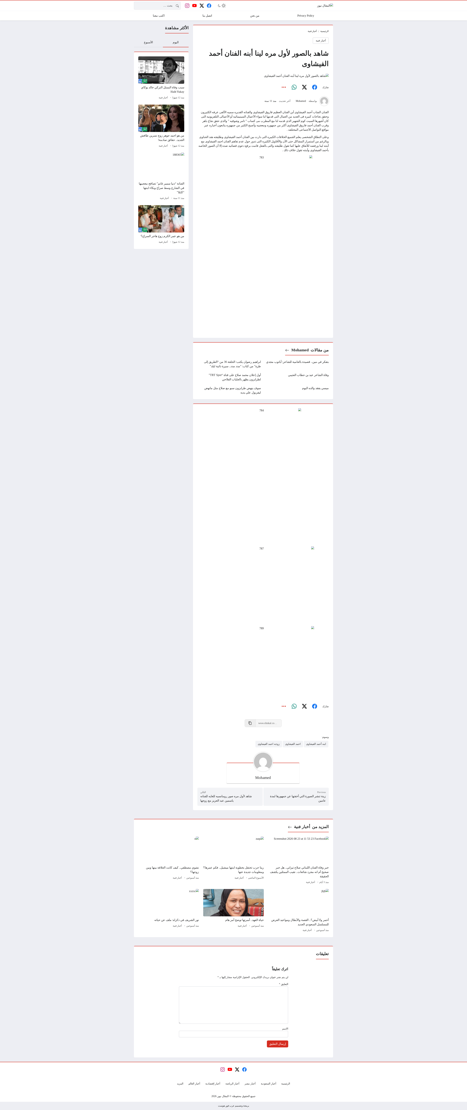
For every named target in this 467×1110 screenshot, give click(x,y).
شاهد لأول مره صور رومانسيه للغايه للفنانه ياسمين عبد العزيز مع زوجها (226, 798)
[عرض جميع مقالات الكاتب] (324, 101)
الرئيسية (324, 31)
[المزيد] (284, 87)
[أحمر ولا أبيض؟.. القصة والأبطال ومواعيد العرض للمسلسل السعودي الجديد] (298, 911)
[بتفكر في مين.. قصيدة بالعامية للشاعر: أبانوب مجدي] (297, 364)
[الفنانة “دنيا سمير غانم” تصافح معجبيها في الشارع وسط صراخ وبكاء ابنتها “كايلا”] (161, 177)
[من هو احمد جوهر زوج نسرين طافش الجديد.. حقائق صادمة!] (161, 126)
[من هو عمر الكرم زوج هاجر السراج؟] (161, 225)
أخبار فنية (163, 97)
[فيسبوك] (314, 87)
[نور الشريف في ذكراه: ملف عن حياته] (168, 911)
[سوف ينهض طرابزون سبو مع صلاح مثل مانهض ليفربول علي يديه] (229, 390)
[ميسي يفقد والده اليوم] (297, 390)
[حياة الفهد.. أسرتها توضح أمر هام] (233, 911)
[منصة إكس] (304, 87)
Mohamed (301, 100)
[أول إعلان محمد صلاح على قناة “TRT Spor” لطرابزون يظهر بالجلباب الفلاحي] (229, 377)
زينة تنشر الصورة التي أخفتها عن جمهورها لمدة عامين (298, 798)
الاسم (285, 1028)
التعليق (283, 984)
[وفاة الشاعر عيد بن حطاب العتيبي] (297, 377)
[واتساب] (294, 87)
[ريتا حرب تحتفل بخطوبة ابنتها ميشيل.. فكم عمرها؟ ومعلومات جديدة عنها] (233, 861)
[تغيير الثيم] (221, 5)
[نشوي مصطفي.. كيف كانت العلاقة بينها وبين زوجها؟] (168, 861)
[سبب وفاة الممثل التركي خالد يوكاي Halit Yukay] (161, 78)
